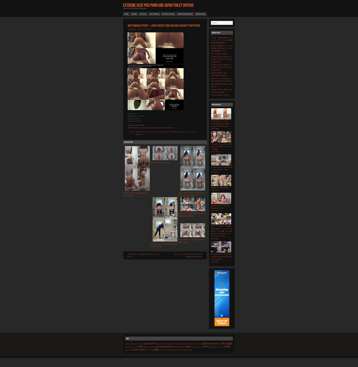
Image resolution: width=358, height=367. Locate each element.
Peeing (145, 347)
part (137, 347)
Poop (148, 132)
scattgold (163, 132)
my (134, 347)
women (183, 350)
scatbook (156, 132)
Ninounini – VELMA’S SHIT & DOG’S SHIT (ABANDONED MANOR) (188, 255)
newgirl (138, 132)
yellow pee (189, 350)
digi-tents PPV (149, 343)
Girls (181, 344)
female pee (170, 344)
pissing (164, 346)
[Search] (230, 23)
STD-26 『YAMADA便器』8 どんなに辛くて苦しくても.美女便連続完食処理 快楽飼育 (222, 40)
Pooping (176, 347)
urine (165, 349)
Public (182, 347)
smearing (182, 132)
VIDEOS (170, 350)
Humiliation (198, 344)
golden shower (188, 344)
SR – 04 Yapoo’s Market (219, 54)
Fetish (175, 344)
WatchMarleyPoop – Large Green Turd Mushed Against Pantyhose (151, 128)
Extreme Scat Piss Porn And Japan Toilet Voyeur (158, 5)
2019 (126, 344)
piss (158, 346)
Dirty (158, 344)
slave (215, 347)
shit (167, 132)
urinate (161, 350)
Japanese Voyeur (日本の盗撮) (217, 343)
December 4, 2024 (135, 29)
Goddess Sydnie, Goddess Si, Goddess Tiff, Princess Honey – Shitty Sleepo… (222, 59)
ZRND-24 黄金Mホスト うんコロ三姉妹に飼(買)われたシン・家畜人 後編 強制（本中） (222, 48)
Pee (140, 346)
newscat (143, 132)
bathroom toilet (138, 344)
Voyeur (175, 350)
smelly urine (220, 347)
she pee (200, 347)
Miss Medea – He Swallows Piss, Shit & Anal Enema (143, 255)
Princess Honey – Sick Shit (160, 162)
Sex (197, 347)
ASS (133, 344)
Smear (177, 132)
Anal (129, 344)
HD (194, 344)
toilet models (128, 350)
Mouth (131, 347)
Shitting (171, 132)
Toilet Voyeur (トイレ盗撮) (146, 349)
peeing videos (151, 347)
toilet (227, 346)
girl (179, 344)
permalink (139, 134)
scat (152, 132)
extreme (163, 344)
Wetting (179, 350)
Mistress (127, 347)
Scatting (146, 29)
